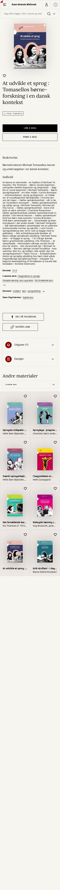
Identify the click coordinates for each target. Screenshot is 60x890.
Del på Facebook (26, 316)
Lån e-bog (30, 128)
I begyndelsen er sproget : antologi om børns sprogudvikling (45, 477)
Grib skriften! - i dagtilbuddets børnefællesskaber (44, 569)
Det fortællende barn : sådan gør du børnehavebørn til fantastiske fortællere (15, 523)
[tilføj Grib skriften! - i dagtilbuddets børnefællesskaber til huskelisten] (55, 535)
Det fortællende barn (44, 280)
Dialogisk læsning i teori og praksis (18, 280)
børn (24, 291)
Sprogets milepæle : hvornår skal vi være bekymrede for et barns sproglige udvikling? (14, 430)
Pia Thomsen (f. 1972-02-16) (14, 526)
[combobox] (30, 13)
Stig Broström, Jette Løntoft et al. (43, 526)
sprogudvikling (34, 291)
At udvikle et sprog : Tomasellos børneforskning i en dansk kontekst (14, 569)
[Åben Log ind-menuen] (46, 4)
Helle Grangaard (42, 480)
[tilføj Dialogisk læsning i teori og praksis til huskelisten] (55, 489)
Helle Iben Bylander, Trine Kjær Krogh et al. (15, 433)
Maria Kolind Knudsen (45, 572)
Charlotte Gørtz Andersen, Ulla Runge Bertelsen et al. (45, 433)
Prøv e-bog (30, 137)
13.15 (14, 270)
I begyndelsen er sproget (29, 276)
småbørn (17, 291)
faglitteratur (28, 297)
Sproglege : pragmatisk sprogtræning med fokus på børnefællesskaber (44, 430)
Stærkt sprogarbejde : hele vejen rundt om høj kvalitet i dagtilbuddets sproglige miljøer (15, 477)
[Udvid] (4, 285)
